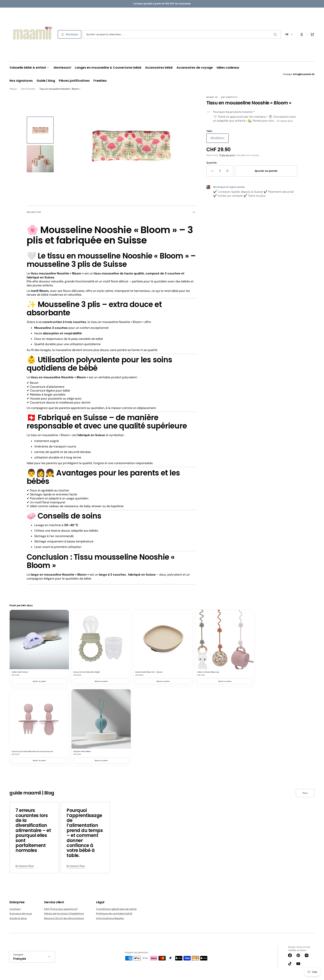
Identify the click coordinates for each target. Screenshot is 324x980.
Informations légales (110, 918)
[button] (302, 34)
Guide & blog (18, 918)
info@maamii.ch (304, 74)
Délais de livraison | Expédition (64, 913)
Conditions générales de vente (116, 909)
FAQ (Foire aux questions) (61, 909)
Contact (15, 909)
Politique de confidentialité (114, 913)
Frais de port (227, 155)
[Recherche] (276, 34)
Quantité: (211, 162)
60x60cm (220, 139)
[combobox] (181, 34)
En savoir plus (285, 120)
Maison (13, 88)
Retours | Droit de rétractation (64, 918)
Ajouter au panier (39, 681)
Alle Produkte (28, 88)
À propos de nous (20, 913)
